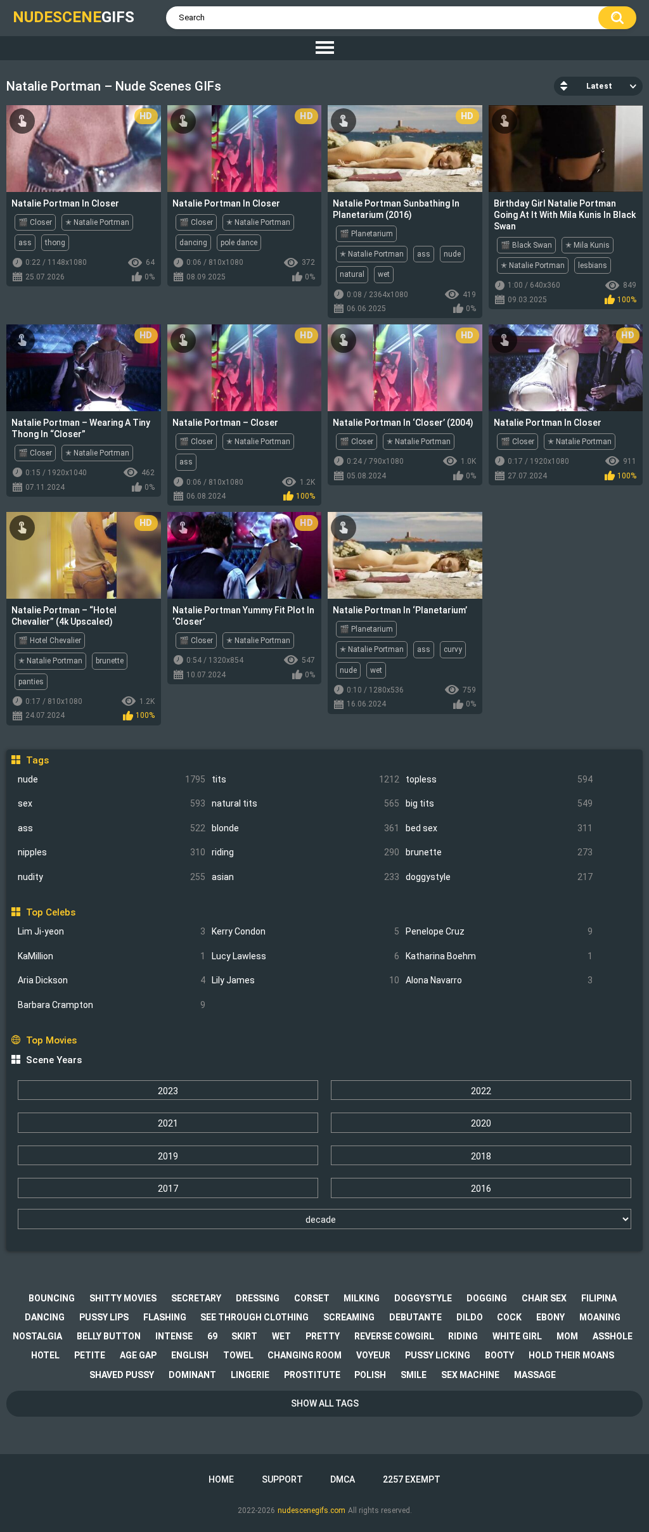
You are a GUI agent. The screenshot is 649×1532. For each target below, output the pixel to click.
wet (384, 274)
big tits (499, 803)
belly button (109, 1336)
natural (352, 274)
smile (414, 1375)
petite (89, 1355)
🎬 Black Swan (526, 245)
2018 (481, 1156)
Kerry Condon (305, 931)
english (190, 1355)
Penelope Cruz (499, 931)
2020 (481, 1123)
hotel (45, 1355)
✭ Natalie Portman (97, 222)
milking (362, 1298)
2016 (481, 1189)
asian (305, 877)
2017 (168, 1189)
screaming (349, 1317)
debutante (415, 1317)
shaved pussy (121, 1375)
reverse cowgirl (394, 1336)
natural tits (305, 803)
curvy (453, 649)
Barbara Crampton (111, 1005)
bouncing (52, 1298)
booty (499, 1355)
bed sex (499, 828)
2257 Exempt (411, 1479)
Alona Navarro (499, 980)
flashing (164, 1317)
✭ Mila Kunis (587, 245)
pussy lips (104, 1317)
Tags (37, 760)
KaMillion (111, 956)
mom (567, 1336)
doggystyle (499, 877)
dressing (258, 1298)
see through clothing (254, 1317)
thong (55, 242)
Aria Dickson (111, 980)
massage (535, 1375)
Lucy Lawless (305, 956)
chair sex (544, 1298)
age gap (138, 1355)
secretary (196, 1298)
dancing (193, 242)
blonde (305, 828)
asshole (613, 1336)
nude (111, 779)
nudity (111, 877)
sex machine (470, 1375)
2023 (168, 1091)
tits (305, 779)
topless (499, 779)
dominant (192, 1375)
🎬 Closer (35, 222)
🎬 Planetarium (366, 233)
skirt (244, 1336)
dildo (469, 1317)
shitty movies (123, 1298)
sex (111, 803)
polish (370, 1375)
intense (174, 1336)
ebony (550, 1317)
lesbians (592, 265)
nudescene (73, 17)
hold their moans (571, 1355)
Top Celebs (50, 912)
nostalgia (37, 1336)
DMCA (342, 1479)
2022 (481, 1091)
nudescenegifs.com (311, 1510)
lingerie (250, 1375)
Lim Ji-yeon (111, 931)
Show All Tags (325, 1403)
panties (31, 681)
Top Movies (51, 1040)
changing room (304, 1355)
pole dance (239, 242)
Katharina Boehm (499, 956)
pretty (322, 1336)
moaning (599, 1317)
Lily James (305, 980)
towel (238, 1355)
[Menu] (324, 48)
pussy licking (437, 1355)
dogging (486, 1298)
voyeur (373, 1355)
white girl (517, 1336)
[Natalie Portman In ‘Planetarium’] (405, 555)
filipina (599, 1298)
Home (221, 1479)
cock (509, 1317)
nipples (111, 852)
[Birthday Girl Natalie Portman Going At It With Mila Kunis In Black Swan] (566, 148)
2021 (168, 1123)
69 (212, 1336)
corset (312, 1298)
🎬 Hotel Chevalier (49, 640)
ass (111, 828)
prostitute (312, 1375)
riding (305, 852)
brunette (499, 852)
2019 (168, 1156)
